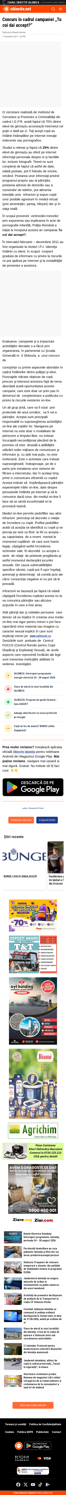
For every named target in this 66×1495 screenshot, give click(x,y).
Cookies (9, 1432)
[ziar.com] (43, 1219)
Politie (41, 808)
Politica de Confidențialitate (45, 1424)
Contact (56, 1432)
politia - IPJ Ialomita (30, 808)
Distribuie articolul (21, 820)
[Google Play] (48, 1484)
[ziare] (22, 1219)
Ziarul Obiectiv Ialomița (23, 2)
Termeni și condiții (15, 1424)
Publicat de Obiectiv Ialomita (13, 32)
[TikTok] (40, 1484)
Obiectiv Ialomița (24, 752)
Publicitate (42, 1432)
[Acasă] (6, 9)
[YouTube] (33, 1484)
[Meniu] (60, 9)
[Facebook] (18, 1484)
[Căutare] (53, 9)
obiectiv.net (20, 9)
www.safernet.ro (40, 636)
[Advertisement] (33, 74)
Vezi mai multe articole (33, 1405)
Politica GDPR (25, 1432)
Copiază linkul (47, 820)
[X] (26, 1484)
